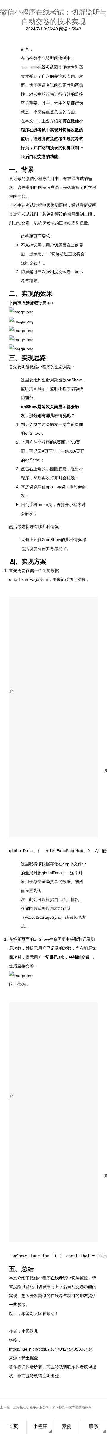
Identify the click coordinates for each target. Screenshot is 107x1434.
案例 (67, 1426)
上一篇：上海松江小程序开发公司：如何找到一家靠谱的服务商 (46, 1407)
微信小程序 (29, 67)
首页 (13, 1426)
